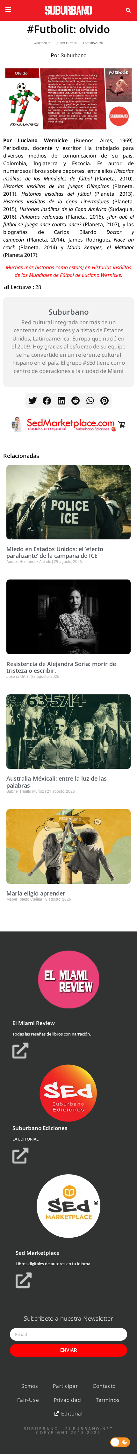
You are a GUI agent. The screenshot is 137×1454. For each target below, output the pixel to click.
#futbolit (42, 43)
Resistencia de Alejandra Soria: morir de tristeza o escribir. (61, 667)
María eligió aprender (35, 893)
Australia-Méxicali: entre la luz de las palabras (56, 782)
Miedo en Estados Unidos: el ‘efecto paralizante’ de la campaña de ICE (54, 552)
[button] (128, 10)
